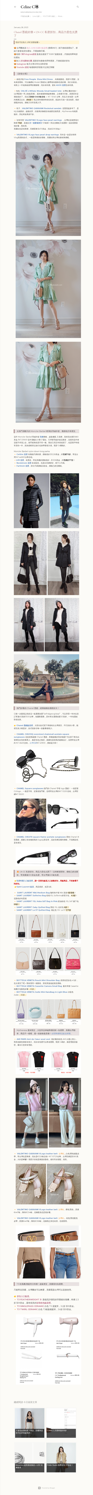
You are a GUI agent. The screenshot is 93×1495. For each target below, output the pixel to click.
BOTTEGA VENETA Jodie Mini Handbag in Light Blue (42, 992)
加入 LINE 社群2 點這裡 (37, 48)
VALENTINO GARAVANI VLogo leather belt (37, 1154)
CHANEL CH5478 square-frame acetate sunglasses (41, 837)
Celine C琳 (30, 6)
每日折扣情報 (24, 1387)
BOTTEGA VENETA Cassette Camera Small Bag (39, 986)
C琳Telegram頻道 (28, 54)
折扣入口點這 (23, 1296)
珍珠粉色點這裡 (43, 1303)
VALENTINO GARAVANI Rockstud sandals (42, 108)
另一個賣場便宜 (35, 123)
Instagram (21, 64)
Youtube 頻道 (23, 67)
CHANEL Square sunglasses (30, 788)
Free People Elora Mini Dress (38, 79)
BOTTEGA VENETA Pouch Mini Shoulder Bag (38, 980)
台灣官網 (33, 743)
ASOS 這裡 (61, 85)
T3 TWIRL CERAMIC (27, 1309)
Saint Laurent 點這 (25, 887)
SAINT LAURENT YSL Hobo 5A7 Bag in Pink (37, 901)
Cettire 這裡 (22, 454)
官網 (41, 437)
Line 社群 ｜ (37, 16)
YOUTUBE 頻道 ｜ (50, 16)
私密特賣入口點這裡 (25, 881)
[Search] (77, 6)
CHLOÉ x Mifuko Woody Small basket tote (41, 91)
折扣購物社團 (26, 61)
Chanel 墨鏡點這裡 (24, 725)
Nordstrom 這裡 (24, 463)
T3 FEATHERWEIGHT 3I (29, 1299)
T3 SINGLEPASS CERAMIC (30, 1306)
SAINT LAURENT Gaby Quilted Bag (33, 907)
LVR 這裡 (20, 460)
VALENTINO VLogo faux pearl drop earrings (38, 135)
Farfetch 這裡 (23, 466)
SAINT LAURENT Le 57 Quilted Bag (34, 910)
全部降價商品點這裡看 (61, 1033)
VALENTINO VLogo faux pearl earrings (43, 120)
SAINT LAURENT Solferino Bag (31, 895)
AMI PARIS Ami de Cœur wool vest (34, 1039)
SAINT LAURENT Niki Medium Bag (33, 893)
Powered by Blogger (48, 1488)
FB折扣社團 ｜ (26, 16)
